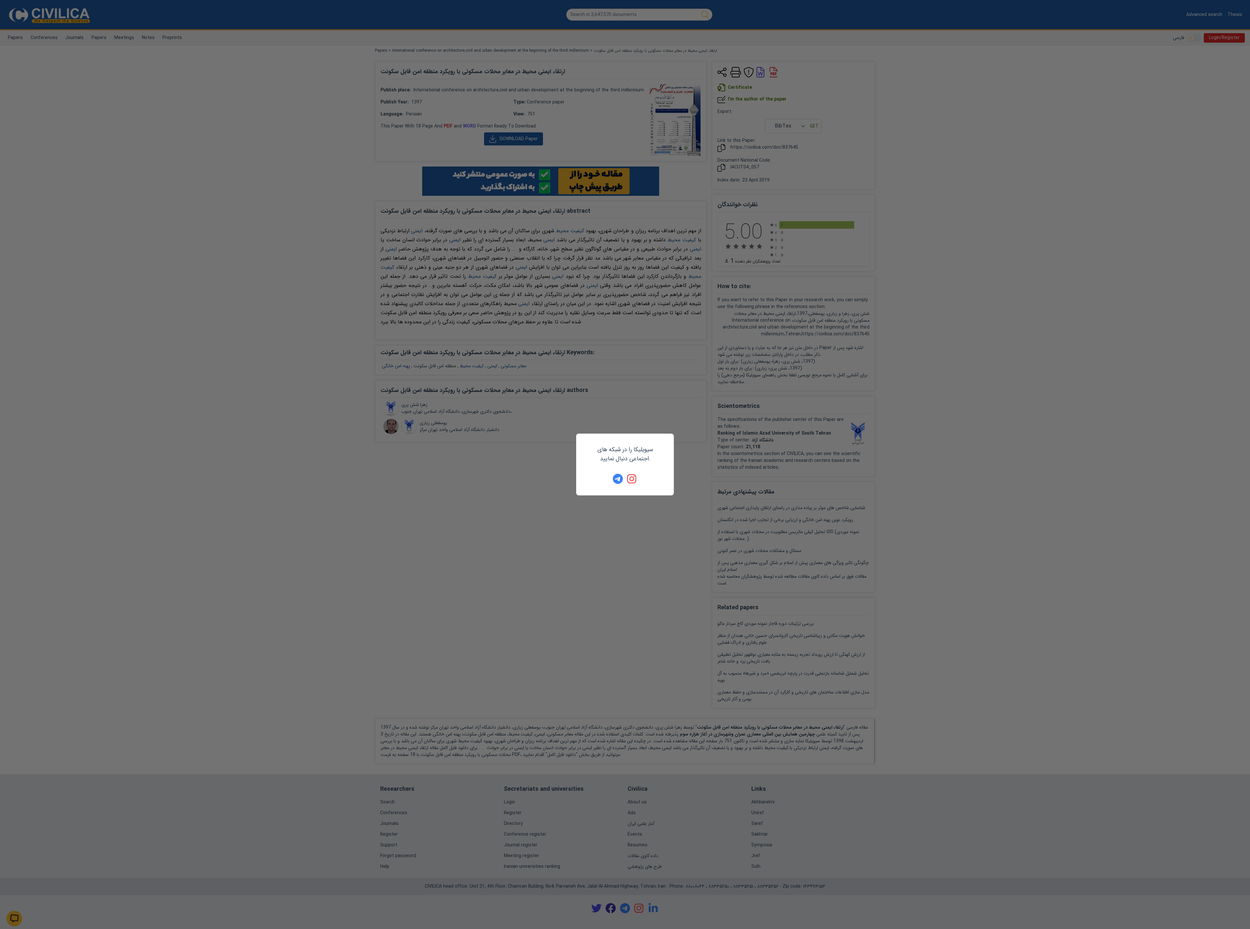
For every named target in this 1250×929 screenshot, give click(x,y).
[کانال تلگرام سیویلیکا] (618, 479)
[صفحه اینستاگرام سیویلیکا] (632, 479)
